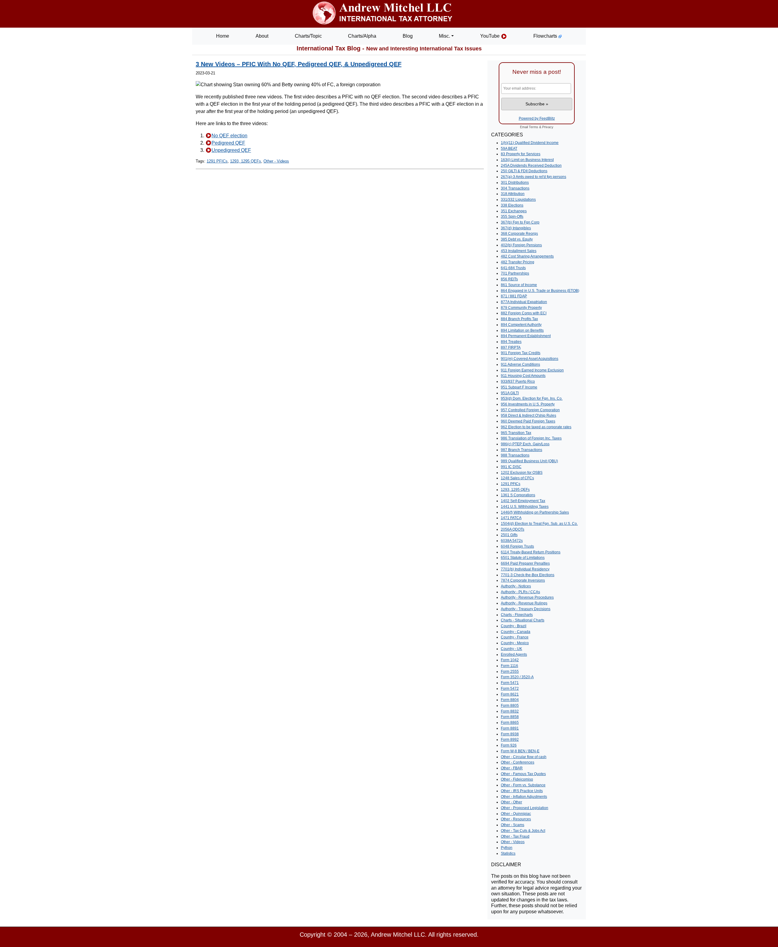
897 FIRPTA (511, 347)
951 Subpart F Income (519, 387)
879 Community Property (521, 308)
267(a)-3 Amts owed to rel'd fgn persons (533, 177)
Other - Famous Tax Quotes (523, 774)
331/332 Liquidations (518, 199)
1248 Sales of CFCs (517, 478)
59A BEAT (509, 148)
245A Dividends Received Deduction (531, 165)
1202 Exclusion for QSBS (521, 472)
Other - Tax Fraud (515, 836)
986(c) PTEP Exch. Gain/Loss (525, 444)
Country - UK (511, 649)
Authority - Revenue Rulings (524, 603)
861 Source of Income (519, 285)
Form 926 (509, 745)
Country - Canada (515, 632)
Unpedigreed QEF (231, 150)
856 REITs (509, 279)
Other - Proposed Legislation (524, 808)
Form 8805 (510, 705)
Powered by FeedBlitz (537, 118)
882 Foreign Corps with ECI (523, 313)
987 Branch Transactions (521, 450)
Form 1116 (509, 666)
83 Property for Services (520, 154)
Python (506, 848)
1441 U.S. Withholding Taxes (525, 506)
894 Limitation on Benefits (522, 330)
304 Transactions (515, 188)
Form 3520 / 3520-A (517, 677)
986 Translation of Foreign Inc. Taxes (531, 438)
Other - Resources (516, 819)
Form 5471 (510, 683)
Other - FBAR (512, 768)
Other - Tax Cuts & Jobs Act (523, 831)
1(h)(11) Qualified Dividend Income (530, 143)
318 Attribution (513, 194)
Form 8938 (510, 734)
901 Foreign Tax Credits (520, 353)
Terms (533, 127)
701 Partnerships (515, 273)
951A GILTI (510, 393)
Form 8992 (510, 739)
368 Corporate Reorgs (519, 233)
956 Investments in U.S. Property (528, 404)
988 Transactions (515, 455)
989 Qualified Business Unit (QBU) (529, 461)
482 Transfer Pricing (517, 262)
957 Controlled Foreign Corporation (530, 410)
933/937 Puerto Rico (518, 381)
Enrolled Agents (514, 654)
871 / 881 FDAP (514, 296)
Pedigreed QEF (228, 142)
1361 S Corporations (518, 495)
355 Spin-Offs (512, 216)
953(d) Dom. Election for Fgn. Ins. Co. (532, 398)
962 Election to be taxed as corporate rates (536, 427)
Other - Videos (276, 161)
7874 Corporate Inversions (523, 580)
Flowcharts (545, 36)
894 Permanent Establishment (526, 336)
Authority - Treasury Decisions (525, 609)
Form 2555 (510, 671)
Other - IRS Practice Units (522, 791)
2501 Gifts (509, 535)
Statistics (508, 853)
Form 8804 (510, 700)
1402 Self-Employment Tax (523, 501)
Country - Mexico (515, 643)
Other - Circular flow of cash (523, 757)
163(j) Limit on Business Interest (527, 160)
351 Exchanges (514, 211)
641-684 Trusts (513, 268)
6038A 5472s (512, 540)
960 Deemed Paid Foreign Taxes (528, 421)
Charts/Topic (308, 36)
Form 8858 (510, 717)
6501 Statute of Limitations (523, 558)
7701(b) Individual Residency (525, 569)
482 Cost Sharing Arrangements (527, 256)
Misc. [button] (444, 36)
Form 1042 (510, 660)
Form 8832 (510, 711)
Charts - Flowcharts (517, 615)
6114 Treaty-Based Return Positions (530, 552)
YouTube (490, 36)
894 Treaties (511, 342)
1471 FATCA (511, 518)
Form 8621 (510, 694)
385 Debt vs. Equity (517, 239)
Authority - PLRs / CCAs (520, 592)
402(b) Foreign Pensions (521, 245)
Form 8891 (510, 728)
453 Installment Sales (518, 251)
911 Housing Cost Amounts (523, 376)
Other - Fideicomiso (517, 779)
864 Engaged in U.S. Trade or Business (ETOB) (540, 291)
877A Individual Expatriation (524, 302)
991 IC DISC (511, 467)
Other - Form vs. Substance (523, 785)
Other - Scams (512, 825)
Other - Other (511, 802)
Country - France (514, 637)
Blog (408, 36)
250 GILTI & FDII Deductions (524, 171)
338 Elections (512, 205)
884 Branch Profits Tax (519, 319)
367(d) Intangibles (516, 228)
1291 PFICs (217, 161)
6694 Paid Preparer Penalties (525, 563)
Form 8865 (510, 722)
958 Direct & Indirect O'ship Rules (528, 415)
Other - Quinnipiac (516, 814)
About (262, 36)
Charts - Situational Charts (522, 620)
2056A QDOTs (512, 529)
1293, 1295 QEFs (245, 161)
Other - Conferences (517, 762)
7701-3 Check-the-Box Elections (527, 575)
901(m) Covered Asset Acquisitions (529, 359)
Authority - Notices (516, 586)
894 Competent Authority (521, 325)
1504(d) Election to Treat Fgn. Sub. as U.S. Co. (539, 523)
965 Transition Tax (516, 433)
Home (222, 36)
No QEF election (229, 135)
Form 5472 (510, 688)
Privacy (547, 127)
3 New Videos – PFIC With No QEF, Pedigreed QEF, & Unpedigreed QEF (298, 64)
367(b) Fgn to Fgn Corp (520, 222)
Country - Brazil (513, 626)
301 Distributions (515, 182)
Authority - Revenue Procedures (527, 597)
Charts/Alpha (362, 36)
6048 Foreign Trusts (517, 546)
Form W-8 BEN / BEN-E (520, 751)
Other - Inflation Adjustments (524, 797)
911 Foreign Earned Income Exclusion (532, 370)
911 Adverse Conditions (520, 364)
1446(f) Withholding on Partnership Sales (535, 512)
